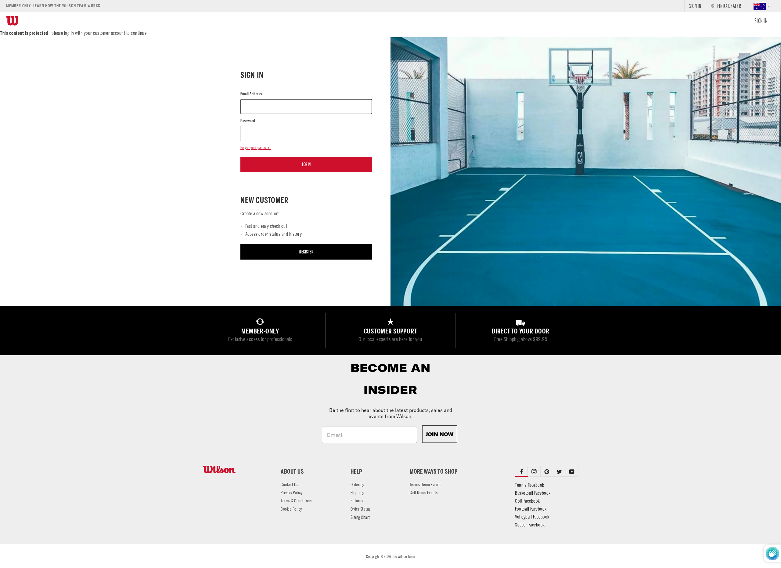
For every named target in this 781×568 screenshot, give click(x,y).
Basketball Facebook (533, 493)
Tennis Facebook (529, 485)
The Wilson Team (403, 556)
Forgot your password (255, 147)
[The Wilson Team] (234, 469)
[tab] (534, 471)
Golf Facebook (527, 501)
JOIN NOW (440, 434)
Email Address (251, 94)
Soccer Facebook (530, 525)
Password (247, 120)
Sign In (761, 21)
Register (306, 252)
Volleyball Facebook (532, 517)
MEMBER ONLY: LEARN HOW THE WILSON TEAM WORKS (53, 6)
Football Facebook (531, 509)
